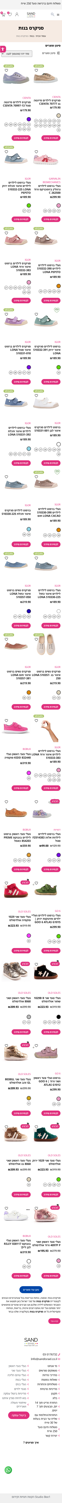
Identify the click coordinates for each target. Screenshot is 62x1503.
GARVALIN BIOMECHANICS (51, 180)
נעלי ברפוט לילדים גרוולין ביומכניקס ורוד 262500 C (47, 189)
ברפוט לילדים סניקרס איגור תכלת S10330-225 (16, 511)
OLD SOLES (24, 911)
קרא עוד (54, 1321)
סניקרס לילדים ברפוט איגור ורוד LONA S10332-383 (18, 266)
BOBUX (27, 749)
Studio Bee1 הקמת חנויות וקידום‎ (31, 1497)
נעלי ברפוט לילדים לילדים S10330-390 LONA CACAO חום (48, 512)
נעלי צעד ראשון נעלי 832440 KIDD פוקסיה (18, 755)
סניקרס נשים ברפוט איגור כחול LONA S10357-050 (19, 593)
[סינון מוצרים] (58, 53)
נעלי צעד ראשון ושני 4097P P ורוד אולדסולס (46, 1243)
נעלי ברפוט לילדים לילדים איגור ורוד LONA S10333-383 (46, 754)
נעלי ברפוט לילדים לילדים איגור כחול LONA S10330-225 (49, 593)
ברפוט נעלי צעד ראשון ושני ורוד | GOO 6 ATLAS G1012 (47, 1081)
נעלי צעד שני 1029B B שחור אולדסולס (47, 999)
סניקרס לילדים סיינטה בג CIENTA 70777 (47, 101)
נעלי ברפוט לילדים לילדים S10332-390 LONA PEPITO (48, 268)
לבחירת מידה (51, 138)
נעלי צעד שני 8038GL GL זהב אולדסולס (18, 1080)
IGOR (28, 178)
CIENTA (56, 97)
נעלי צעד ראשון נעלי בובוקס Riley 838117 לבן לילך (17, 1244)
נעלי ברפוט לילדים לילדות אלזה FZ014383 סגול (46, 837)
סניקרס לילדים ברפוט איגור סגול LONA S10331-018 (18, 350)
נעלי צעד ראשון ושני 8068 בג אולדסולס (18, 1162)
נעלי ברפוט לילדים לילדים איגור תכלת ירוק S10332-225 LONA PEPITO (16, 187)
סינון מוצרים (48, 53)
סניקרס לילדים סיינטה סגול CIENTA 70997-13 (17, 103)
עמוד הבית (41, 35)
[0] (9, 15)
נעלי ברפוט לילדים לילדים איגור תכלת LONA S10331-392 (19, 431)
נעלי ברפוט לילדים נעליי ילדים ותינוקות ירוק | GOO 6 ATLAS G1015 (45, 918)
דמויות (57, 829)
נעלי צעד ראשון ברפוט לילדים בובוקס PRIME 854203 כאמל (17, 837)
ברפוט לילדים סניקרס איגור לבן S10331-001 (47, 428)
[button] (58, 15)
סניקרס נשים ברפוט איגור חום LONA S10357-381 (19, 675)
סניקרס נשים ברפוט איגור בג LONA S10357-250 (46, 675)
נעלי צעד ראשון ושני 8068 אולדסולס (18, 999)
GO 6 (57, 911)
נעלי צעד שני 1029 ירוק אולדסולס (46, 1162)
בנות (32, 35)
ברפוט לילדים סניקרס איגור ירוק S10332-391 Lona (46, 350)
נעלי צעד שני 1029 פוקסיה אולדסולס (19, 918)
